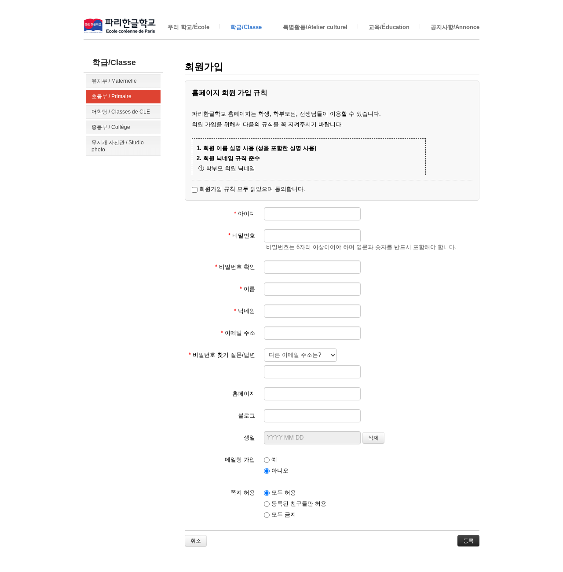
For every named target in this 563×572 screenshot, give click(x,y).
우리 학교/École (188, 27)
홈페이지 (243, 393)
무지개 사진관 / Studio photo (117, 146)
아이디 (244, 213)
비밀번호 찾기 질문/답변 (222, 355)
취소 (195, 541)
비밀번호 (241, 235)
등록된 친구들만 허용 (298, 503)
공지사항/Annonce (455, 27)
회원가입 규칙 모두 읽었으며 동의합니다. (251, 189)
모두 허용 (283, 492)
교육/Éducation (389, 27)
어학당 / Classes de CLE (120, 112)
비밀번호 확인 (235, 267)
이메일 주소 (238, 333)
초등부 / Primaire (111, 96)
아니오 (279, 470)
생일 (249, 437)
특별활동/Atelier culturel (315, 27)
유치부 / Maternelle (114, 81)
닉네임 (244, 311)
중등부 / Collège (110, 127)
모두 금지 (283, 514)
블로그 (246, 415)
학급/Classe (246, 27)
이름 (247, 289)
